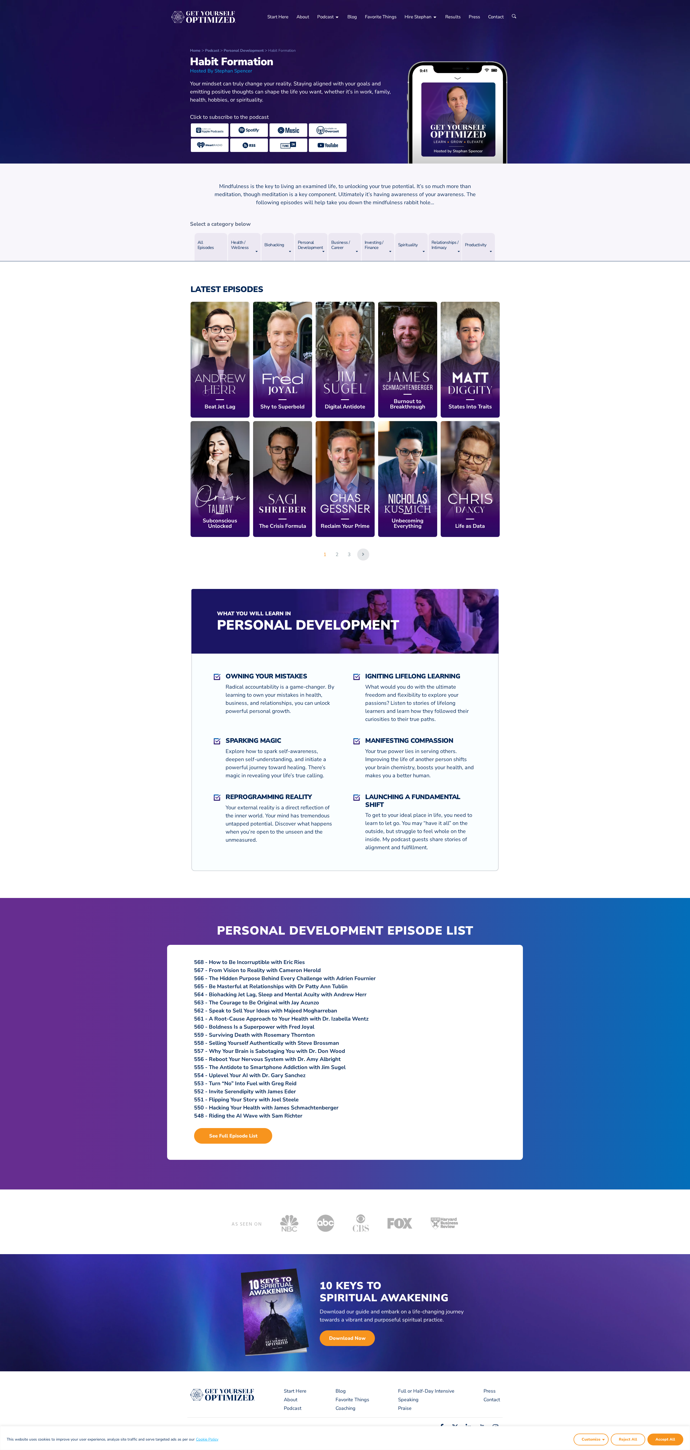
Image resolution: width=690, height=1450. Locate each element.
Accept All (665, 1439)
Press (474, 17)
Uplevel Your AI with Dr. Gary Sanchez (257, 1075)
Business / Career (340, 245)
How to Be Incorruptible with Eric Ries (257, 962)
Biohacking (274, 245)
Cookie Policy (207, 1439)
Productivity (476, 245)
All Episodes (206, 245)
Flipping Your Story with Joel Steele (254, 1099)
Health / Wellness (240, 245)
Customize (591, 1439)
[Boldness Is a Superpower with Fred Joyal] (282, 360)
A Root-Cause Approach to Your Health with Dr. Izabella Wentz (288, 1018)
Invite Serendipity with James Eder (252, 1091)
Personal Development (310, 245)
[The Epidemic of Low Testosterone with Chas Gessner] (345, 479)
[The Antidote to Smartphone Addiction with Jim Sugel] (345, 360)
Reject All (628, 1439)
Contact (496, 17)
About (302, 17)
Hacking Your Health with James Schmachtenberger (274, 1107)
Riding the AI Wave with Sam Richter (255, 1115)
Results (453, 17)
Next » (363, 555)
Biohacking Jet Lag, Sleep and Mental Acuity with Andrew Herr (288, 994)
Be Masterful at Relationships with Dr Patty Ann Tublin (278, 986)
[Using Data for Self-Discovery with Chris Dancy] (470, 479)
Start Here (277, 17)
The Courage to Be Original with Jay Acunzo (264, 1002)
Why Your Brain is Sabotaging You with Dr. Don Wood (277, 1051)
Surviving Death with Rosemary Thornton (262, 1035)
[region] (345, 1438)
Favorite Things (380, 17)
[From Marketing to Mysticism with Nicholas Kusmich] (407, 479)
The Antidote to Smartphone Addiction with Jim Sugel (277, 1067)
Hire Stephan (418, 17)
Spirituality (408, 245)
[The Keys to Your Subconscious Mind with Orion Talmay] (220, 479)
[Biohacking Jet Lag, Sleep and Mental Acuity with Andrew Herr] (220, 360)
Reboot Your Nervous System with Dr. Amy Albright (275, 1059)
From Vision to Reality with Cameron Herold (265, 970)
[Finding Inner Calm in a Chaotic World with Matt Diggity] (470, 360)
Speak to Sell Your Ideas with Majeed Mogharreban (273, 1010)
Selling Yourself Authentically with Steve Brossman (274, 1043)
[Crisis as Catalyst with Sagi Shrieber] (282, 479)
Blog (352, 17)
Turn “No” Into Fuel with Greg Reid (252, 1083)
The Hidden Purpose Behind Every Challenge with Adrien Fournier (292, 978)
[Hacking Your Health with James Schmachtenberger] (407, 360)
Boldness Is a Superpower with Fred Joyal (261, 1027)
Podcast (325, 17)
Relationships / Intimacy (445, 245)
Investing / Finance (374, 245)
